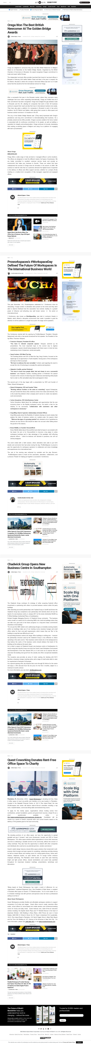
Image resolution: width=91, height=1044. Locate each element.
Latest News (18, 6)
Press (12, 20)
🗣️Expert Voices (13, 9)
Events (79, 1034)
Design (44, 6)
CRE (69, 6)
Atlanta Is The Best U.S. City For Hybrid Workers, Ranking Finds (49, 985)
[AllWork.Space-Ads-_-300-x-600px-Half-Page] (72, 603)
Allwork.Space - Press (16, 36)
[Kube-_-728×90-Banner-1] (32, 328)
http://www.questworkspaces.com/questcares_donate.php (25, 817)
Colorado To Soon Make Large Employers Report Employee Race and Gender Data (50, 541)
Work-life (32, 6)
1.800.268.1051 (29, 921)
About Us (47, 1034)
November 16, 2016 (26, 572)
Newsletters (26, 1034)
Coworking (38, 6)
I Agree (79, 1042)
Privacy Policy (33, 1034)
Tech (58, 6)
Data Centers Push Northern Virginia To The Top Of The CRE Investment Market (49, 228)
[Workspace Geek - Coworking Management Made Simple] (72, 33)
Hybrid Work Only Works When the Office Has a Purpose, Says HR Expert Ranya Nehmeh (19, 234)
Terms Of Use (41, 1034)
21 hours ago (46, 973)
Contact (51, 1034)
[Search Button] (10, 2)
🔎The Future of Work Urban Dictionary (72, 9)
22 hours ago (46, 231)
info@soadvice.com (35, 670)
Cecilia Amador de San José (17, 273)
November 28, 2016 (26, 36)
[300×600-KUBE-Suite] (72, 64)
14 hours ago (22, 539)
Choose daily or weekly (13, 1018)
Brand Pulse (69, 1034)
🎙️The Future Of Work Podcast (52, 9)
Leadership (26, 6)
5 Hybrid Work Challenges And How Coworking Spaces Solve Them (50, 970)
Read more (11, 547)
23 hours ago (46, 979)
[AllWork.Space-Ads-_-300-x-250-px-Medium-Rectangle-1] (33, 469)
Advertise (11, 1034)
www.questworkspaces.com (47, 921)
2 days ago (45, 988)
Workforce (63, 6)
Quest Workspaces (35, 799)
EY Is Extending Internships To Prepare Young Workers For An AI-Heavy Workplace (50, 236)
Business (73, 6)
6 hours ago (45, 222)
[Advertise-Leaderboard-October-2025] (32, 181)
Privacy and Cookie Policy (69, 1042)
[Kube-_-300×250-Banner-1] (33, 141)
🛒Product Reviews (24, 9)
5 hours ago (17, 238)
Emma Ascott (11, 238)
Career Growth (51, 6)
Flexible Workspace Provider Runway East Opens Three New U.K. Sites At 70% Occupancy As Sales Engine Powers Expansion (50, 531)
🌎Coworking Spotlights (36, 9)
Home (9, 20)
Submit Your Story (19, 1034)
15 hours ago (46, 525)
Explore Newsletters (85, 2)
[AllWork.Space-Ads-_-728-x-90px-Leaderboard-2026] (45, 17)
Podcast (75, 1034)
